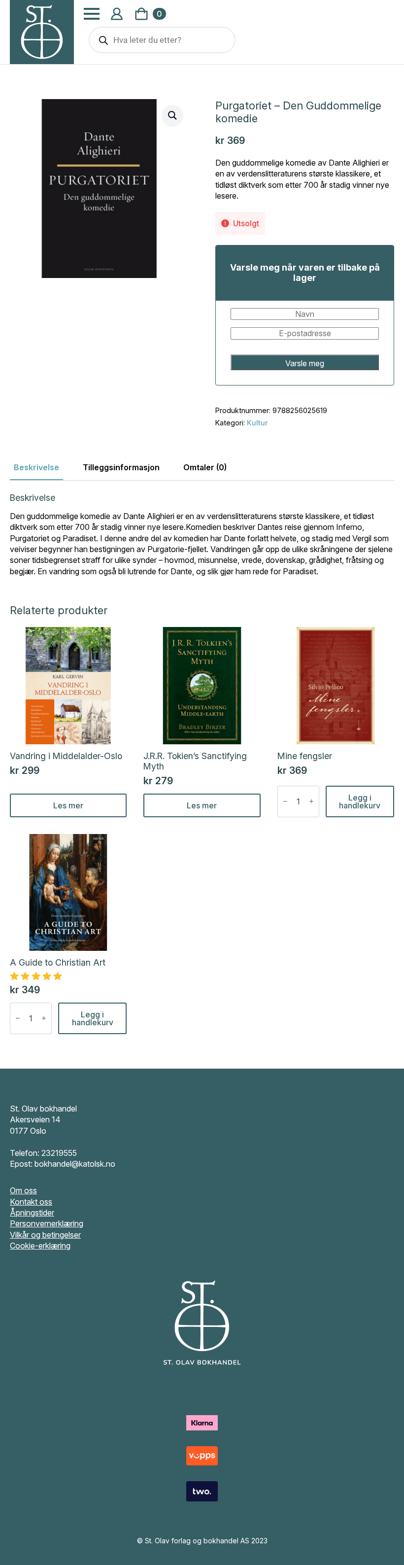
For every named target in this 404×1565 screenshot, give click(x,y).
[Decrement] (285, 801)
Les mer (68, 805)
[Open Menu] (92, 14)
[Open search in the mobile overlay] (162, 40)
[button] (172, 115)
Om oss (23, 1190)
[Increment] (311, 801)
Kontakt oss (31, 1202)
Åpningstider (32, 1212)
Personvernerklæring (46, 1223)
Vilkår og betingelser (45, 1235)
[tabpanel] (202, 534)
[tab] (36, 467)
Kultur (257, 422)
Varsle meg (304, 363)
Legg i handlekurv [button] (359, 801)
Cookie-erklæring (40, 1246)
